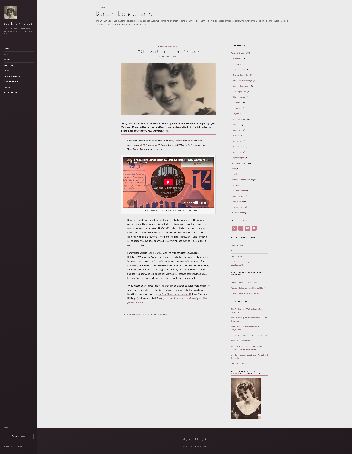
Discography (11, 82)
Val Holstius (160, 314)
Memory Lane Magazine (241, 340)
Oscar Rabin (238, 130)
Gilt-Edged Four (240, 91)
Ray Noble (237, 135)
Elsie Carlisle (18, 23)
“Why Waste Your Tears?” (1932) (168, 51)
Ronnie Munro (239, 146)
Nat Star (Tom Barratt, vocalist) (174, 293)
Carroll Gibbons (240, 190)
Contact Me (10, 93)
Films (7, 71)
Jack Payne (238, 108)
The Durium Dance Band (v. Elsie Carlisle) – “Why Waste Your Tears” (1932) (168, 211)
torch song (132, 265)
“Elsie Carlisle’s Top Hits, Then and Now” (248, 288)
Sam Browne (238, 201)
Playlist (8, 65)
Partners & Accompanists (242, 179)
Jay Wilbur (237, 113)
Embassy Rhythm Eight (243, 80)
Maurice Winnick (240, 119)
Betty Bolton (236, 256)
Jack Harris (238, 102)
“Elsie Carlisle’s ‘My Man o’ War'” (244, 282)
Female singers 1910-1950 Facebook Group (249, 335)
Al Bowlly (237, 185)
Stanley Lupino (239, 207)
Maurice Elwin (237, 245)
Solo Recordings (238, 212)
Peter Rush (147, 314)
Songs (7, 60)
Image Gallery (12, 76)
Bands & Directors (239, 53)
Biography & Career (239, 163)
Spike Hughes (239, 157)
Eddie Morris (238, 196)
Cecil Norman (239, 69)
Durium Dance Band (168, 46)
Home (7, 48)
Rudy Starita (238, 152)
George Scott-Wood (241, 86)
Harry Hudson (239, 97)
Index (7, 87)
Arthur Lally (238, 64)
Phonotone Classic (239, 363)
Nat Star (236, 124)
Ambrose (237, 58)
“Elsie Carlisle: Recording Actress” (245, 293)
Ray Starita (237, 141)
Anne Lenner (236, 251)
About (7, 54)
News (233, 174)
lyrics (161, 285)
